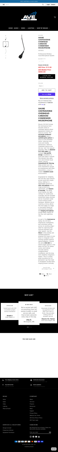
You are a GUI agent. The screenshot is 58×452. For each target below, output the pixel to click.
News (31, 408)
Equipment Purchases (8, 432)
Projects (32, 404)
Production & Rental (8, 430)
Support (32, 411)
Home (11, 28)
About (31, 399)
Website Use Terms (35, 415)
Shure (40, 35)
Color (40, 83)
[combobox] (25, 4)
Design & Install (7, 428)
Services (32, 401)
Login (48, 4)
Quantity (42, 59)
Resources (32, 406)
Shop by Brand (42, 28)
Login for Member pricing (46, 76)
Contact (53, 4)
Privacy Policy (33, 413)
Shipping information (47, 268)
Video (23, 28)
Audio (16, 28)
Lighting (31, 28)
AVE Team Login (34, 420)
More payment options (47, 98)
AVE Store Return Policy (36, 417)
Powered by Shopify (29, 446)
